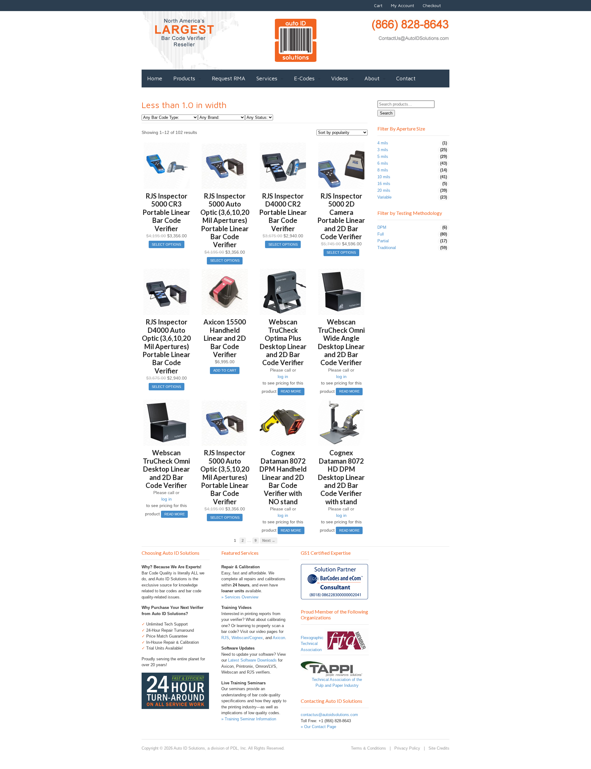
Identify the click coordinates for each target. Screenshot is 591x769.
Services (266, 78)
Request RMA (228, 78)
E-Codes (304, 78)
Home (154, 78)
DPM (381, 227)
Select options (166, 244)
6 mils (382, 163)
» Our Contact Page (318, 726)
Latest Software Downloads (252, 660)
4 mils (382, 143)
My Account (402, 5)
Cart (378, 5)
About (372, 78)
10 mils (383, 177)
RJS (225, 637)
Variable (384, 197)
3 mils (382, 149)
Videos (339, 78)
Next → (268, 540)
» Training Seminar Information (248, 719)
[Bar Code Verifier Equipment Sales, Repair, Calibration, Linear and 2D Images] (295, 58)
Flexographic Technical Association (312, 643)
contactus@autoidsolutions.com (329, 714)
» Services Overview (239, 597)
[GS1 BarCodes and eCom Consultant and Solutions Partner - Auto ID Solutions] (334, 596)
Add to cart (224, 370)
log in (283, 376)
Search (386, 113)
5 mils (382, 156)
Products (184, 78)
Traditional (386, 247)
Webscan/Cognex (247, 637)
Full (380, 234)
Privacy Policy (407, 748)
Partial (383, 241)
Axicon (279, 637)
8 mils (382, 170)
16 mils (383, 183)
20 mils (383, 190)
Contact (406, 78)
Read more (291, 391)
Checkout (432, 5)
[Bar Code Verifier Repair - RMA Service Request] (175, 705)
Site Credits (438, 748)
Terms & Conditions (368, 748)
